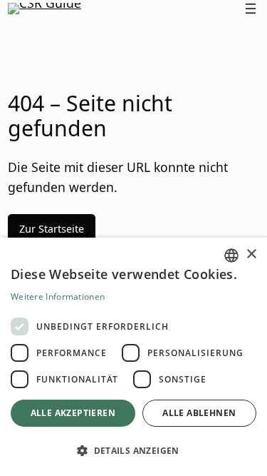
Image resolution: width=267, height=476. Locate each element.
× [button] (251, 254)
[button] (133, 451)
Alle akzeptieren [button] (73, 413)
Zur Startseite (51, 229)
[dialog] (133, 357)
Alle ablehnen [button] (199, 413)
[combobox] (231, 255)
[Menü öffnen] (250, 8)
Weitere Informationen (58, 296)
